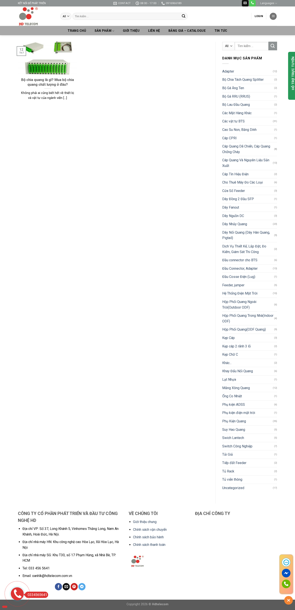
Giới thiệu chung (145, 522)
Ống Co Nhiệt (232, 396)
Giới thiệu (131, 31)
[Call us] (252, 3)
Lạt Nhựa (229, 379)
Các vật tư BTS (233, 121)
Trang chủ (77, 31)
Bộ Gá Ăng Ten (233, 88)
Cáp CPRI (229, 138)
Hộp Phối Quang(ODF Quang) (244, 329)
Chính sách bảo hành (148, 537)
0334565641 (37, 595)
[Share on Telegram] (82, 586)
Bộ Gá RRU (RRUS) (236, 96)
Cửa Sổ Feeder (233, 191)
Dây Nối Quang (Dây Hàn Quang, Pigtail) (246, 235)
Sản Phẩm (103, 31)
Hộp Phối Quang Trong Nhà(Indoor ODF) (247, 318)
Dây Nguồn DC (233, 216)
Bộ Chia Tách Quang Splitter (243, 80)
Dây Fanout (230, 207)
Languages (267, 3)
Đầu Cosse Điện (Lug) (238, 277)
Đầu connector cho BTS (239, 260)
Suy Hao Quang (233, 430)
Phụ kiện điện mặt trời (238, 413)
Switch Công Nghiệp (237, 446)
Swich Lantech (233, 438)
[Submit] (183, 16)
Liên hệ (154, 31)
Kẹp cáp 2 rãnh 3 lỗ (236, 346)
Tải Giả (227, 454)
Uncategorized (233, 488)
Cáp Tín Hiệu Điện (235, 174)
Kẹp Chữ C (230, 354)
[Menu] (273, 16)
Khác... (227, 363)
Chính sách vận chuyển (150, 530)
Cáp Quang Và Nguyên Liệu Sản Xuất (245, 163)
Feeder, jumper (233, 285)
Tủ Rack (228, 471)
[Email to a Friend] (66, 586)
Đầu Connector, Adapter (240, 268)
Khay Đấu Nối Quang (237, 371)
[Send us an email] (245, 3)
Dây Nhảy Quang (234, 224)
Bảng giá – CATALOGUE (187, 31)
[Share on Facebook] (58, 586)
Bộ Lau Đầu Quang (236, 105)
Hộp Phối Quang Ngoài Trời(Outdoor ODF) (239, 304)
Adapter (228, 71)
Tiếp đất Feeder (234, 463)
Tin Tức (220, 31)
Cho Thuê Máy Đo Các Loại (242, 182)
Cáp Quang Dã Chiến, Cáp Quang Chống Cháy (246, 149)
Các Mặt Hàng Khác (237, 113)
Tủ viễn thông (232, 479)
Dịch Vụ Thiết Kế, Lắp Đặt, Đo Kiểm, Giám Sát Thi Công (244, 249)
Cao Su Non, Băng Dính (239, 130)
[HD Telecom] (36, 16)
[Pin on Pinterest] (74, 586)
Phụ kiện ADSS (233, 404)
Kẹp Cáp (228, 338)
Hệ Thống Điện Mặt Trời (239, 293)
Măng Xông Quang (236, 388)
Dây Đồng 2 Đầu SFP (238, 199)
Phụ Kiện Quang (234, 421)
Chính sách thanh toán (149, 545)
